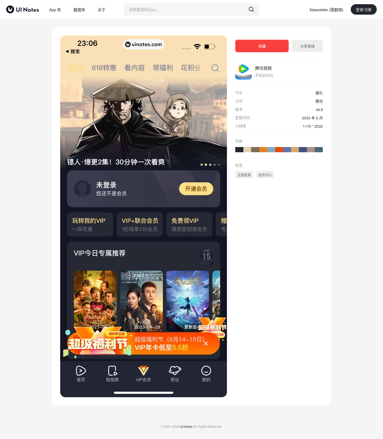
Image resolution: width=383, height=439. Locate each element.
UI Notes (186, 426)
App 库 (55, 9)
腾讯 (319, 101)
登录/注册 (364, 9)
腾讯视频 (263, 68)
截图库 (79, 9)
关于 (102, 9)
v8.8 (319, 109)
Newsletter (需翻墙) (326, 9)
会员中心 (265, 174)
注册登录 (244, 174)
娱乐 (319, 92)
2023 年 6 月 (312, 117)
